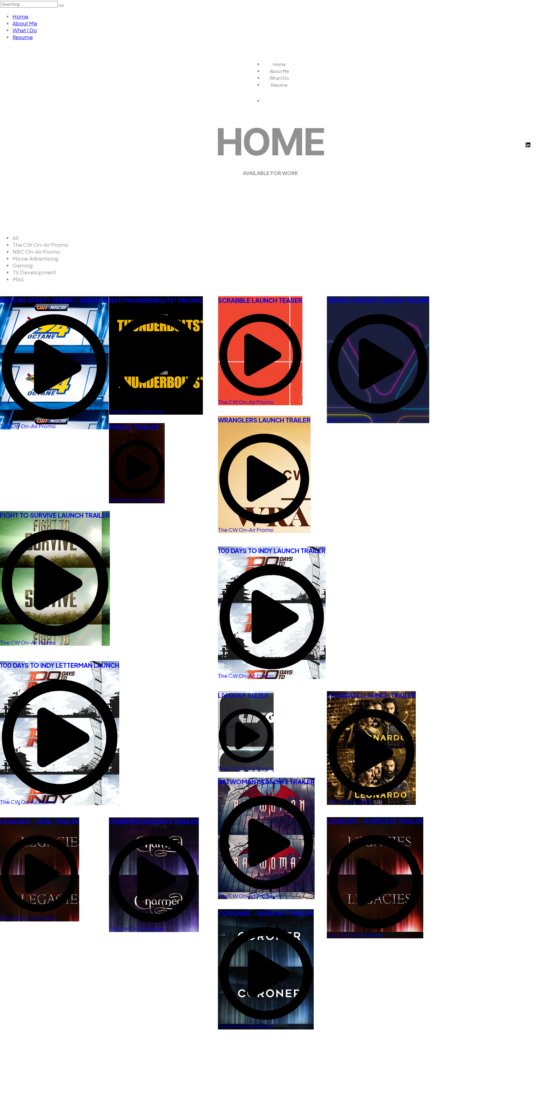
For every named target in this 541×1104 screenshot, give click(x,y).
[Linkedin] (528, 145)
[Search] (61, 6)
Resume (23, 37)
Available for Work (270, 173)
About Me (25, 23)
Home (20, 16)
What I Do (25, 30)
